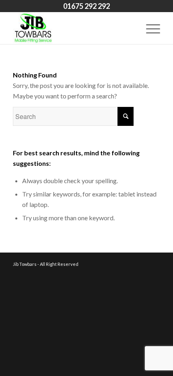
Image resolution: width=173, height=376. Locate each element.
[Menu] (149, 28)
